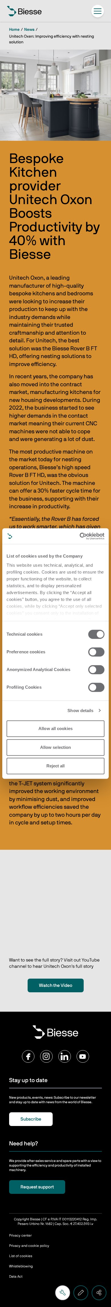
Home (14, 30)
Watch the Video (55, 985)
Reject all (55, 765)
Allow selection (55, 747)
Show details (80, 710)
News (29, 30)
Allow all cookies (55, 728)
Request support (37, 1187)
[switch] (96, 651)
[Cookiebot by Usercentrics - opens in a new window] (79, 536)
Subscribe (30, 1119)
